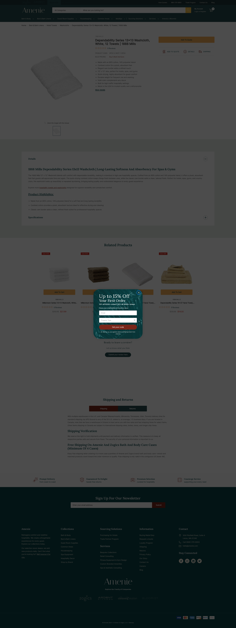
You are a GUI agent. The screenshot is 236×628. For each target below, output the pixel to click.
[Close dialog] (139, 292)
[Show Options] (134, 320)
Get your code (118, 327)
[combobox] (117, 320)
